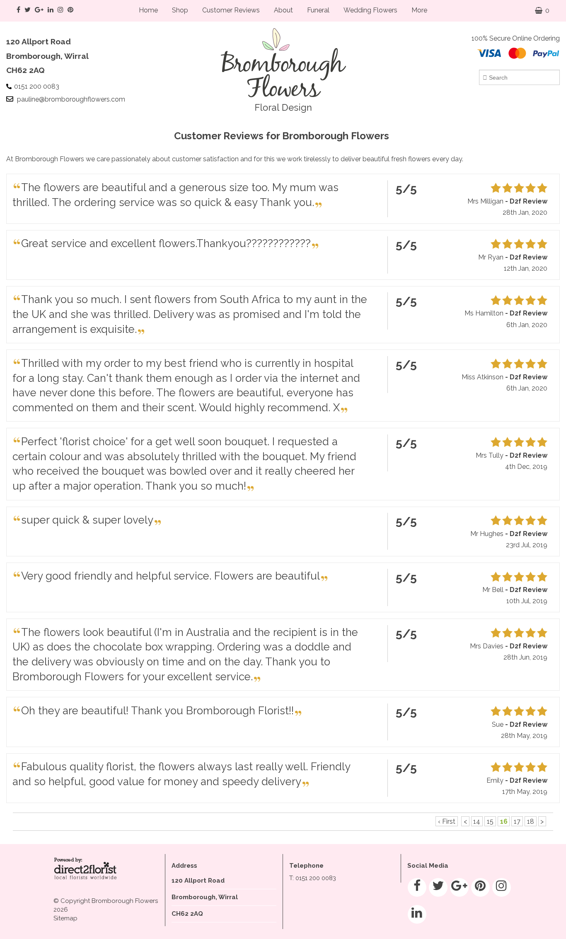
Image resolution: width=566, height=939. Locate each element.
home (148, 10)
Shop (180, 10)
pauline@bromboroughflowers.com (71, 99)
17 (517, 821)
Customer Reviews (231, 10)
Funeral (318, 10)
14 (476, 821)
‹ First (446, 821)
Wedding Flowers (370, 10)
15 (490, 821)
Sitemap (65, 918)
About (283, 10)
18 (530, 821)
